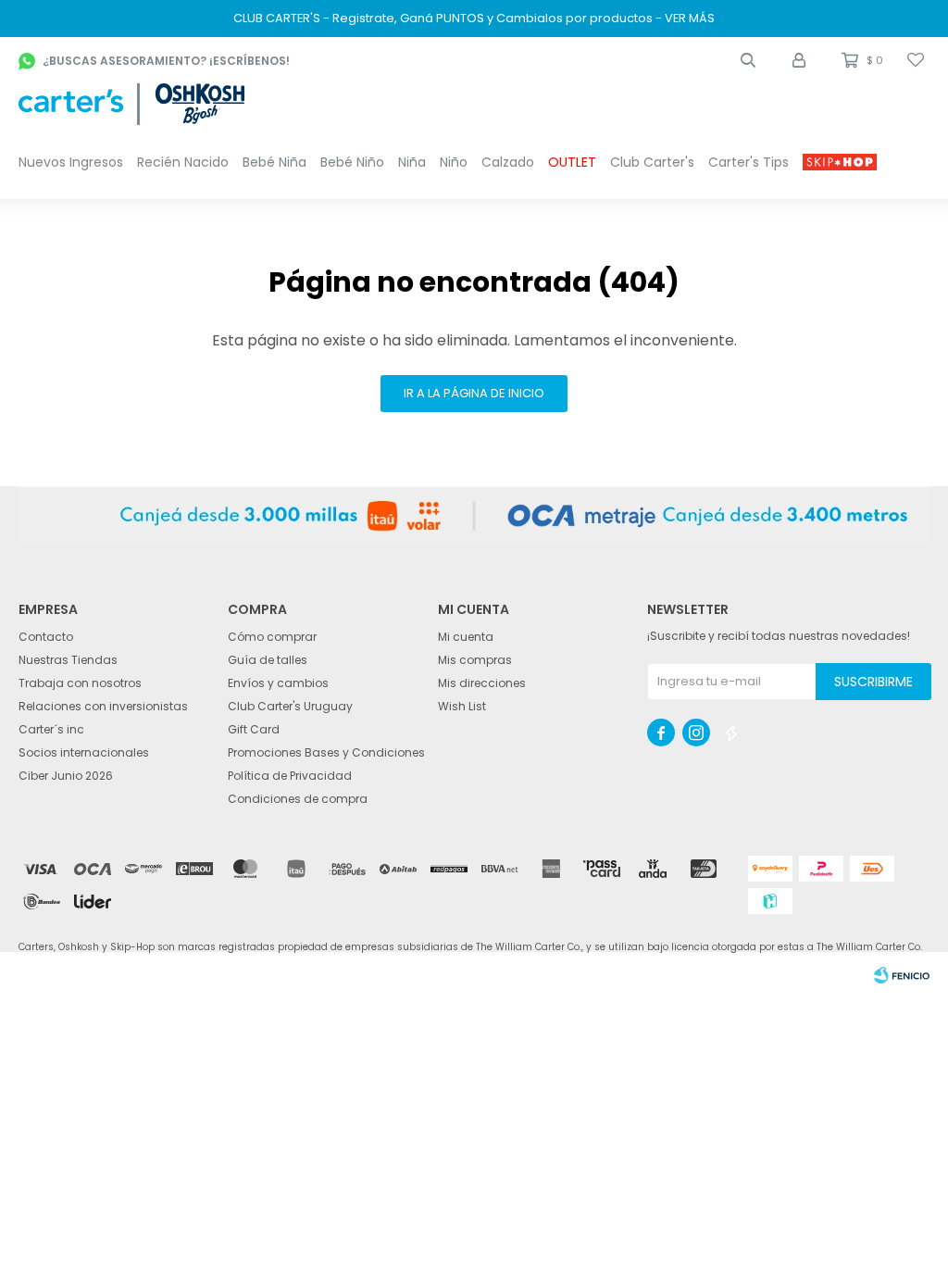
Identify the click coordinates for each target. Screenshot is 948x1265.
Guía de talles (267, 660)
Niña (412, 162)
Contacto (46, 637)
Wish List (462, 706)
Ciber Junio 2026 (66, 775)
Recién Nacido (183, 162)
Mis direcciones (482, 683)
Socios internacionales (84, 752)
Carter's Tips (748, 162)
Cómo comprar (272, 637)
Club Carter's (652, 162)
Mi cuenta (465, 637)
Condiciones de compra (298, 799)
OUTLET (572, 162)
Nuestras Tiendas (68, 660)
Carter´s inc (51, 729)
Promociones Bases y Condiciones (326, 752)
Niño (454, 162)
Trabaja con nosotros (80, 683)
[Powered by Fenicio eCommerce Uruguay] (901, 975)
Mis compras (475, 660)
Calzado (507, 162)
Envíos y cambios (278, 683)
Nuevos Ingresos (71, 162)
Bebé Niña (274, 162)
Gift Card (254, 729)
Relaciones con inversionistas (103, 706)
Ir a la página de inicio (474, 393)
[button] (748, 60)
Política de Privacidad (290, 775)
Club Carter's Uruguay (290, 706)
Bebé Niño (352, 162)
